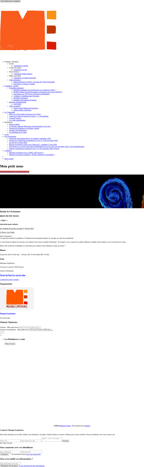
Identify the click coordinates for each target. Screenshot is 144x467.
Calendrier (3, 280)
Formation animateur (16, 88)
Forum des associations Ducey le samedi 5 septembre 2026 (30, 138)
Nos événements (10, 136)
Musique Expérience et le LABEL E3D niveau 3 (26, 153)
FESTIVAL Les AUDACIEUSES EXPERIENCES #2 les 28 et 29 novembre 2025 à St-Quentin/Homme (46, 147)
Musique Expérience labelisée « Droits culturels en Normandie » (32, 155)
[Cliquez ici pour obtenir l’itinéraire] (2, 332)
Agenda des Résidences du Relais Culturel (24, 128)
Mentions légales (65, 426)
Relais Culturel (14, 124)
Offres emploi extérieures (22, 110)
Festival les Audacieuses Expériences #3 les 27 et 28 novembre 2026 (33, 140)
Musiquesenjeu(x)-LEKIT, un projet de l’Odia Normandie (34, 82)
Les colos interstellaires (17, 120)
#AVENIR (17, 104)
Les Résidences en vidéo (18, 132)
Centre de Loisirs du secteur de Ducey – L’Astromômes (28, 116)
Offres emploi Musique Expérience (26, 108)
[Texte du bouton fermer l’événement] (1, 335)
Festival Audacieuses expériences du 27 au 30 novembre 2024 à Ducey (34, 149)
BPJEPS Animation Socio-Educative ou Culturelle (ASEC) (35, 90)
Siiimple (87, 426)
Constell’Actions (15, 118)
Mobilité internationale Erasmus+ (25, 100)
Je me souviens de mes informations (32, 466)
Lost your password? (33, 454)
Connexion (4, 454)
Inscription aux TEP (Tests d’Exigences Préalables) (32, 94)
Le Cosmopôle (9, 112)
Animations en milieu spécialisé (25, 78)
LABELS (7, 151)
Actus (6, 134)
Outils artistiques (15, 80)
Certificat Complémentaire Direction (26, 96)
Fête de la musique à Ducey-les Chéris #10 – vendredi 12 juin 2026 (33, 144)
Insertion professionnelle (17, 102)
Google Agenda (13, 280)
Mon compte (9, 159)
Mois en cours (10, 344)
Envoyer (65, 441)
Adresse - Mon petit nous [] (9, 327)
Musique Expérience (8, 313)
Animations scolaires (21, 66)
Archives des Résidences (18, 130)
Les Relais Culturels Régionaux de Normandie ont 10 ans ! (30, 126)
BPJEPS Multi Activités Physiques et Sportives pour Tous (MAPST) (38, 92)
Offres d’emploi (14, 106)
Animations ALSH (20, 70)
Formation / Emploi (11, 86)
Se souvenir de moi (18, 454)
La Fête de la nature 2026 (18, 142)
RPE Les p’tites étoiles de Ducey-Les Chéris (25, 114)
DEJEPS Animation (21, 98)
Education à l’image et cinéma (24, 84)
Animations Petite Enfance (23, 74)
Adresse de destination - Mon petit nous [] (15, 330)
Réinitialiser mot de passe (9, 466)
